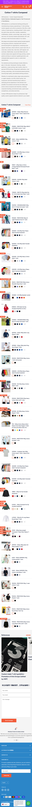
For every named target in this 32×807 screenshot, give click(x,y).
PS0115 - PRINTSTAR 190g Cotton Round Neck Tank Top (20, 609)
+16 (24, 183)
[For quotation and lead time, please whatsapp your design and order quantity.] (28, 803)
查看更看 (28, 635)
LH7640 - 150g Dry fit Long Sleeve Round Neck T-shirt (21, 518)
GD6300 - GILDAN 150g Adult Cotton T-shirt (19, 180)
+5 (24, 222)
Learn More (19, 735)
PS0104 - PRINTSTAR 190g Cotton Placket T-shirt (21, 597)
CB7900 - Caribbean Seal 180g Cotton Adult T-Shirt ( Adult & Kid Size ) (20, 453)
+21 (24, 457)
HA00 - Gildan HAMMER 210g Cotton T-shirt (19, 140)
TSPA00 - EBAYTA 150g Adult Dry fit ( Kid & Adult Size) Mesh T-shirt (20, 193)
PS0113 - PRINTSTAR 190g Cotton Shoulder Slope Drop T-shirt (20, 283)
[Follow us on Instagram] (8, 790)
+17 (24, 248)
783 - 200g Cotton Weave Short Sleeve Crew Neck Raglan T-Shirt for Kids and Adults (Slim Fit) (20, 425)
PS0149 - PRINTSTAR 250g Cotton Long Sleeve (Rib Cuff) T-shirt (21, 622)
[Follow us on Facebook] (2, 790)
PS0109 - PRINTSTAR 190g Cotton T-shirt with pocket (21, 359)
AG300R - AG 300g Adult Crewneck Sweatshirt (21, 479)
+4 (24, 521)
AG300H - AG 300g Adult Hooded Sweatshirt (20, 244)
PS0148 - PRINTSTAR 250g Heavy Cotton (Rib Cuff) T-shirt (20, 399)
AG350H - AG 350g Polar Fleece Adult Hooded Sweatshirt (20, 231)
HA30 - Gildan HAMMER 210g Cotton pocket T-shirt (19, 558)
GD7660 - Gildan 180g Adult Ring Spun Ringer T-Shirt (20, 346)
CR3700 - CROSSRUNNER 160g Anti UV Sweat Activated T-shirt (20, 206)
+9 (24, 196)
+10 (25, 402)
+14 (24, 260)
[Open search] (23, 7)
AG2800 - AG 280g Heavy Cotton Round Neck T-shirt (20, 152)
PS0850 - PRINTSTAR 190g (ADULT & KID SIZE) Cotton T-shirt (21, 127)
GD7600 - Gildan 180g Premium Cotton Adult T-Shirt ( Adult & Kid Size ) (20, 113)
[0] (29, 7)
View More (28, 105)
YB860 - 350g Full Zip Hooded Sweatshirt (20, 492)
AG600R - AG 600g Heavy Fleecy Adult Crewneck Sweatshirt (20, 270)
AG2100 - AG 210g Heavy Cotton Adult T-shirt (20, 384)
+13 (24, 235)
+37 (25, 209)
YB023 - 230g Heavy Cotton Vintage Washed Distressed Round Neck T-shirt (20, 166)
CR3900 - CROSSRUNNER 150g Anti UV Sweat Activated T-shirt (20, 320)
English (3, 782)
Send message (9, 720)
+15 (24, 143)
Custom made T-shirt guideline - (13, 676)
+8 (24, 273)
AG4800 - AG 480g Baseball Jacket (21, 295)
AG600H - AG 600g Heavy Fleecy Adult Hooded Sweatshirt (20, 372)
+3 (24, 286)
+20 (25, 130)
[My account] (26, 7)
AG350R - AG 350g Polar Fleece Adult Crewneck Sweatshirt (20, 466)
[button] (5, 804)
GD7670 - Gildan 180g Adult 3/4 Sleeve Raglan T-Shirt (20, 545)
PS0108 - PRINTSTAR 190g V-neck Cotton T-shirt (21, 584)
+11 (24, 156)
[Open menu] (2, 6)
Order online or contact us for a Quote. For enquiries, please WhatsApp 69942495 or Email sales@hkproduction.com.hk (16, 2)
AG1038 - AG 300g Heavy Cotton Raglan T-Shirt (20, 412)
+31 (24, 117)
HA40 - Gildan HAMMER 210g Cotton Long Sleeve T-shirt (19, 571)
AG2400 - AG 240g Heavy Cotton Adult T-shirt (20, 257)
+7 (24, 171)
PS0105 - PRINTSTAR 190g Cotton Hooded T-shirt (21, 439)
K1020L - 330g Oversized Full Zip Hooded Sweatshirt (20, 505)
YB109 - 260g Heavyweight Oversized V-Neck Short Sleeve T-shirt (20, 532)
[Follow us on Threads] (5, 790)
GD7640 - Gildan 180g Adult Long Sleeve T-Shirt (20, 333)
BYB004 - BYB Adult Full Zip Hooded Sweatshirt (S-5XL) (19, 307)
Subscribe (6, 775)
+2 (24, 349)
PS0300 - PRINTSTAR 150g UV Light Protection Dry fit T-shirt (20, 218)
